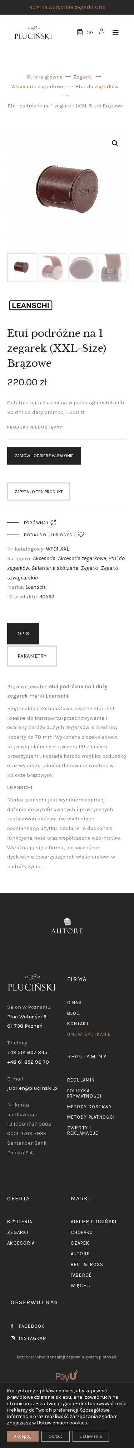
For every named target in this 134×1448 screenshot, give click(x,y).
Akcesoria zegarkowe (38, 86)
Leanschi (35, 586)
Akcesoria (44, 558)
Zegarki (83, 77)
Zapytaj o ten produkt (39, 491)
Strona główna (45, 77)
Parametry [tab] (32, 656)
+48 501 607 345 (27, 1052)
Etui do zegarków (97, 86)
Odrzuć (56, 1436)
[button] (116, 32)
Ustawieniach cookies (62, 1423)
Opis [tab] (23, 633)
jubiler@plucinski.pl (33, 1088)
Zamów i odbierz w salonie (44, 455)
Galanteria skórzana (54, 567)
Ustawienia (91, 1436)
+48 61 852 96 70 (28, 1062)
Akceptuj (22, 1436)
